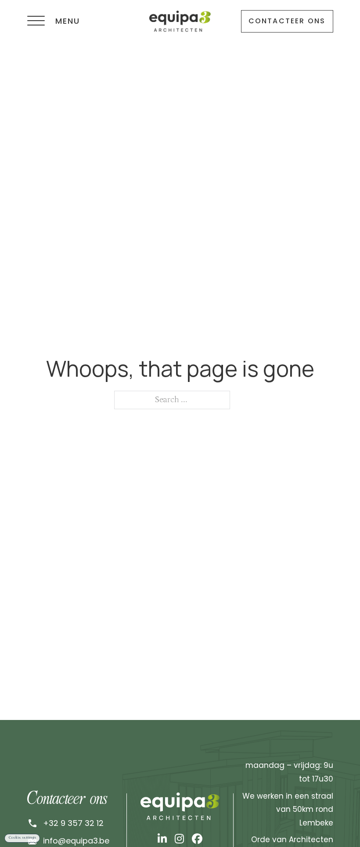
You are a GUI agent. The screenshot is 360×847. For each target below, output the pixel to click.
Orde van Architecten (292, 839)
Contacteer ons (287, 21)
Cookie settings (22, 838)
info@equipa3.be (76, 840)
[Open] (36, 21)
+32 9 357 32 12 (73, 823)
